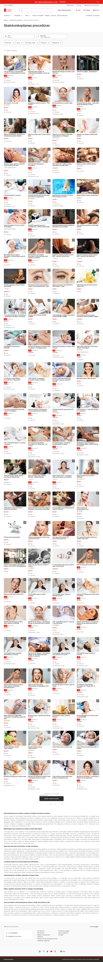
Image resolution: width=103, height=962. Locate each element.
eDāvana (40, 937)
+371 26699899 (13, 933)
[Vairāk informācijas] (13, 76)
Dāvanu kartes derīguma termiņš (47, 938)
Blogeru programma (43, 935)
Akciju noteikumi (63, 933)
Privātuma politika (63, 931)
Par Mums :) (41, 931)
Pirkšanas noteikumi (43, 940)
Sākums (6, 20)
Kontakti (60, 935)
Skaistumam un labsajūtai (16, 20)
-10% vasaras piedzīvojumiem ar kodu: (46, 2)
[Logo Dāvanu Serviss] (9, 10)
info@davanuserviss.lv (14, 936)
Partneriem (40, 933)
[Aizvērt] (97, 1)
